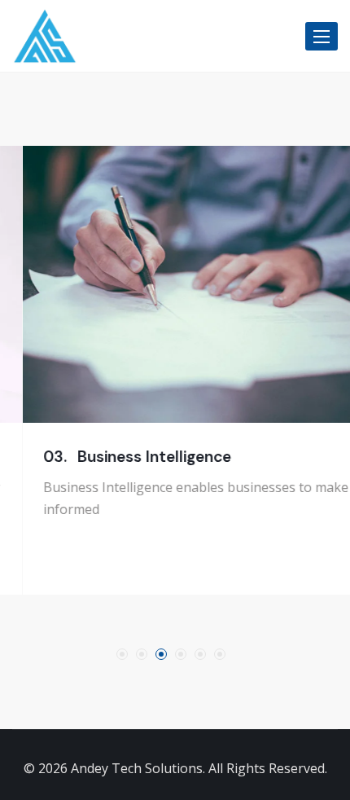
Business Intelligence (110, 456)
